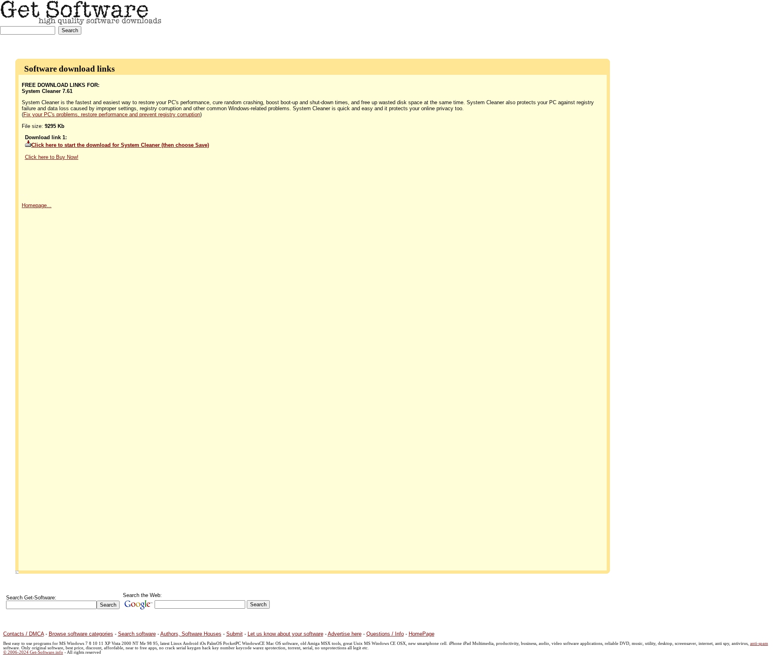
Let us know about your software (285, 634)
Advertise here (345, 634)
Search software (137, 634)
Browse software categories (81, 634)
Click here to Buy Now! (52, 157)
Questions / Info (385, 634)
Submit (234, 634)
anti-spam (759, 643)
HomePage (421, 634)
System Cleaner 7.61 (47, 91)
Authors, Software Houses (190, 634)
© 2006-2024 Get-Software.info (33, 652)
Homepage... (37, 205)
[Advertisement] (721, 25)
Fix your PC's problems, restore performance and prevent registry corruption (111, 114)
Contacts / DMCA (23, 634)
